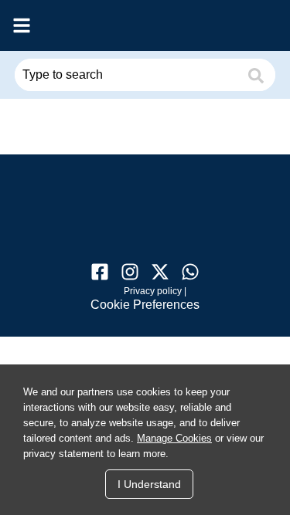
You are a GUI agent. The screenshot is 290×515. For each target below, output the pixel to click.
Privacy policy (153, 291)
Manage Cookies (174, 438)
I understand (149, 484)
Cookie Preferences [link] (145, 304)
